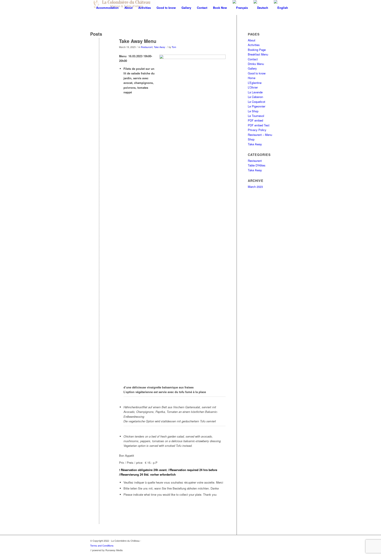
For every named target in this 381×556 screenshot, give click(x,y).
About (251, 40)
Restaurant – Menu (260, 135)
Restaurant (147, 47)
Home (251, 78)
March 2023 (255, 187)
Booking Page (257, 50)
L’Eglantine (254, 83)
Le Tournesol (256, 116)
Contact (253, 59)
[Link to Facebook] (281, 540)
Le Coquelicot (256, 102)
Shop (251, 139)
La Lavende (255, 92)
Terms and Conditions (102, 545)
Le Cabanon (255, 97)
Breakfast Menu (258, 54)
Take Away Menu (137, 41)
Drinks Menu (256, 64)
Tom (174, 47)
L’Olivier (253, 87)
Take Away (159, 47)
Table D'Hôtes (256, 165)
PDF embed (255, 120)
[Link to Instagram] (287, 540)
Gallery (252, 68)
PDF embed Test (258, 125)
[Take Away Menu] (99, 48)
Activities (254, 45)
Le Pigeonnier (256, 106)
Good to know (256, 73)
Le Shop (253, 111)
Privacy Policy (257, 130)
